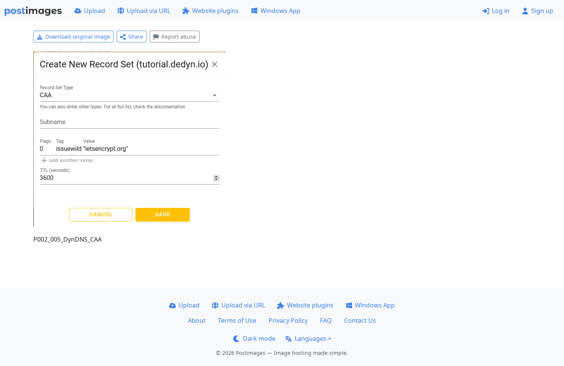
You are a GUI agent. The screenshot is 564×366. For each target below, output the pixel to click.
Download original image (77, 36)
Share (135, 36)
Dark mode (259, 338)
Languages (311, 338)
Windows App (280, 11)
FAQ (326, 320)
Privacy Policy (288, 320)
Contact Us (360, 320)
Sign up (542, 11)
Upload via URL (148, 11)
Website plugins (215, 11)
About (197, 320)
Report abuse (179, 36)
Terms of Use (237, 320)
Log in (501, 11)
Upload (94, 11)
